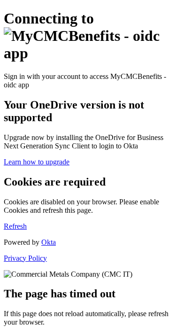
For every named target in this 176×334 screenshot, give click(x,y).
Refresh (15, 226)
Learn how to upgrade (36, 162)
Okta (48, 242)
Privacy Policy (25, 258)
